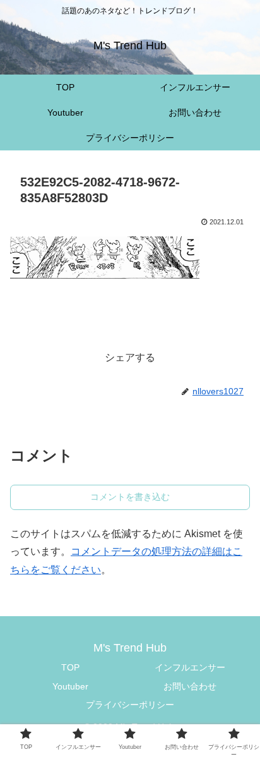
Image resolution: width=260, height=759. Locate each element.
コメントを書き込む (130, 497)
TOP (70, 667)
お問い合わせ (189, 686)
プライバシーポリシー (130, 705)
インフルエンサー (190, 667)
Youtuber (70, 686)
